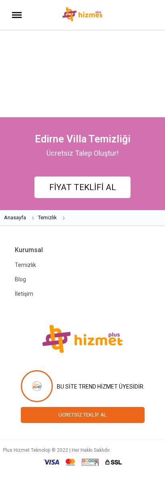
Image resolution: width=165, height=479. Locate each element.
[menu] (17, 15)
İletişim (24, 294)
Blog (20, 279)
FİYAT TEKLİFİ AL (82, 187)
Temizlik (25, 265)
